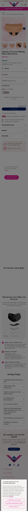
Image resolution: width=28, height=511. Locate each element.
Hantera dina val (14, 506)
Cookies (11, 496)
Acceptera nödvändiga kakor (14, 503)
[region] (14, 495)
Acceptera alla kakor (14, 500)
